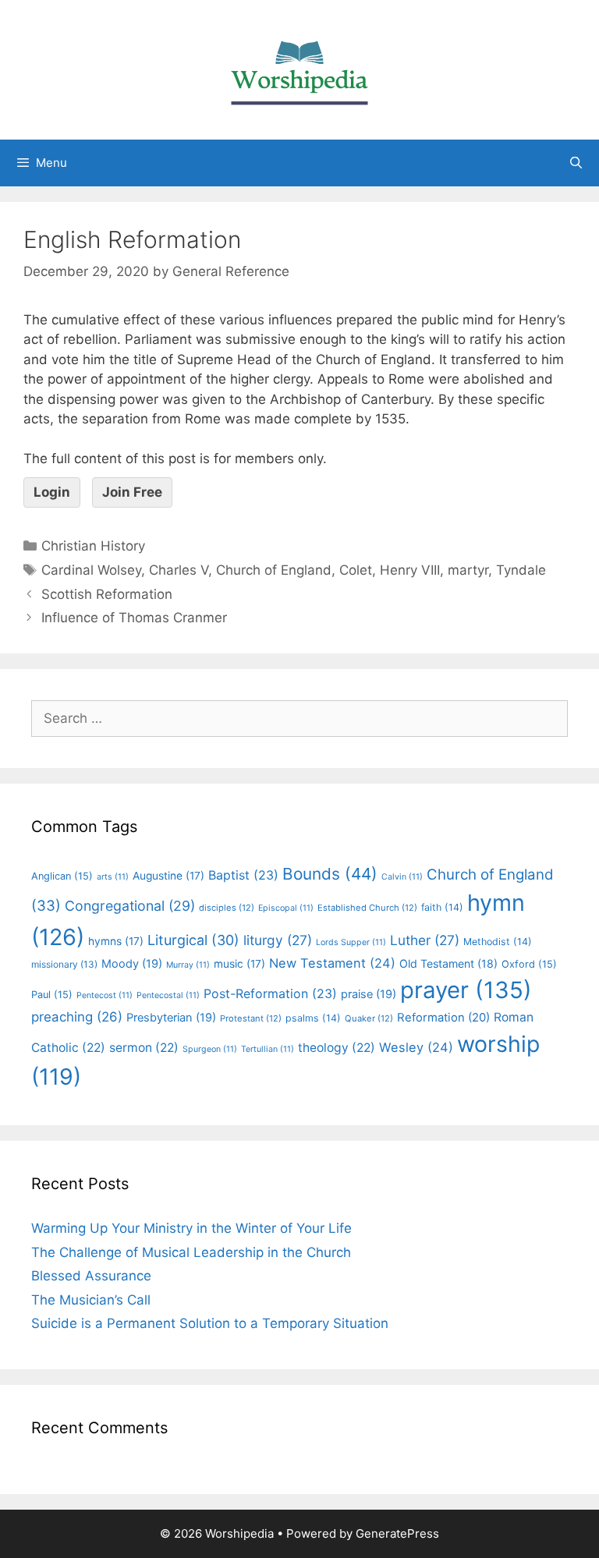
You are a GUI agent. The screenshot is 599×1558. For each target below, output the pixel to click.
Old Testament (448, 963)
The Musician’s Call (91, 1300)
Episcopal (286, 908)
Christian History (93, 546)
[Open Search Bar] (576, 163)
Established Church (367, 907)
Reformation (443, 1018)
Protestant (251, 1018)
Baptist (243, 875)
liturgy (277, 940)
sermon (144, 1047)
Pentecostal (168, 995)
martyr (468, 570)
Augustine (168, 875)
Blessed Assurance (91, 1276)
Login (52, 492)
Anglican (62, 876)
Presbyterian (171, 1018)
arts (113, 877)
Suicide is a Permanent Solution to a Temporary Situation (209, 1323)
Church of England (273, 570)
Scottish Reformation (106, 594)
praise (368, 994)
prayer (466, 990)
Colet (355, 570)
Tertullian (267, 1049)
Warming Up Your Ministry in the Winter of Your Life (191, 1228)
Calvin (402, 877)
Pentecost (104, 995)
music (239, 964)
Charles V (178, 570)
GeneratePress (397, 1533)
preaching (76, 1017)
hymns (116, 941)
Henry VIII (410, 570)
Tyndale (521, 570)
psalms (313, 1018)
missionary (64, 964)
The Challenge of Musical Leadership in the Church (191, 1252)
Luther (424, 940)
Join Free (132, 492)
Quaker (369, 1018)
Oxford (529, 964)
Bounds (329, 873)
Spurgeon (210, 1049)
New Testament (332, 963)
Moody (131, 964)
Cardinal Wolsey (91, 570)
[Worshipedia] (299, 68)
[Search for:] (299, 718)
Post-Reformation (270, 993)
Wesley (416, 1047)
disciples (226, 907)
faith (442, 907)
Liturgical (193, 940)
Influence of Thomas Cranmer (134, 617)
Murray (188, 965)
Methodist (497, 941)
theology (336, 1047)
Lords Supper (351, 942)
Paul (52, 994)
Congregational (130, 906)
